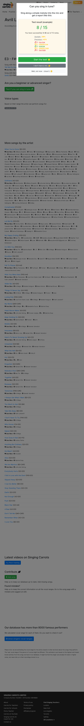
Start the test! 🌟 (42, 59)
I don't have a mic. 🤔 (42, 66)
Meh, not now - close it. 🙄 (42, 71)
